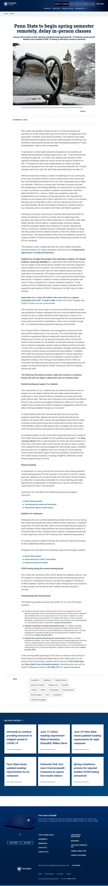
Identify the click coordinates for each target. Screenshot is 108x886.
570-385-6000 (76, 865)
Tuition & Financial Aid (79, 846)
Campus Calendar (78, 855)
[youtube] (24, 834)
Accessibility (60, 874)
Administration (60, 680)
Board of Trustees (37, 685)
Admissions (56, 8)
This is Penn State (46, 835)
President (64, 685)
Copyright (68, 874)
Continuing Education (76, 835)
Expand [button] (82, 111)
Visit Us (73, 4)
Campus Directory (67, 8)
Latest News (54, 690)
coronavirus (57, 695)
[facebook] (11, 834)
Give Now (90, 4)
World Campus (36, 695)
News (12, 13)
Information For (80, 8)
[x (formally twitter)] (20, 834)
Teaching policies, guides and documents (40, 504)
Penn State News (76, 661)
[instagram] (28, 834)
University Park (68, 690)
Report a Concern (62, 4)
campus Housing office (63, 623)
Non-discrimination (49, 874)
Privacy (40, 874)
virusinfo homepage (38, 700)
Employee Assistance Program (36, 563)
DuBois (43, 690)
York (47, 695)
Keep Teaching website (33, 501)
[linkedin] (16, 834)
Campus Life (52, 685)
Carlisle (34, 690)
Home (6, 13)
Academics (47, 8)
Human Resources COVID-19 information (40, 559)
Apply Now (82, 4)
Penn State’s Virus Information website (42, 664)
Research (75, 841)
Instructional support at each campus (39, 508)
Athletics (42, 847)
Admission (42, 843)
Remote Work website (33, 556)
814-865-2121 (54, 667)
